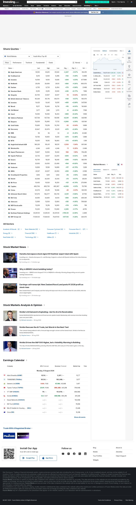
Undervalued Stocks (116, 8)
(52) (31, 229)
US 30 (95, 79)
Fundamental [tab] (40, 62)
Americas (67, 8)
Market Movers (99, 164)
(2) (12, 229)
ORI (12, 412)
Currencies (96, 51)
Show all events (79, 417)
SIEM (17, 383)
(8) (6, 233)
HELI (29, 408)
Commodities (113, 51)
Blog (94, 448)
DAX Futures (97, 88)
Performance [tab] (17, 62)
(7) (52, 233)
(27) (77, 229)
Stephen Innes (25, 335)
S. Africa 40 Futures (99, 76)
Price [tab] (7, 62)
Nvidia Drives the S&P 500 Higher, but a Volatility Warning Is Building (50, 342)
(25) (30, 237)
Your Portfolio (97, 456)
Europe (74, 8)
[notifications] (128, 2)
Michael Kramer (25, 348)
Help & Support (121, 456)
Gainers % (106, 169)
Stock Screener (77, 5)
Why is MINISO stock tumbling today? (36, 269)
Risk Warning (129, 500)
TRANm (19, 379)
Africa (94, 8)
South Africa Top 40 (99, 73)
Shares (7, 8)
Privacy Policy (118, 500)
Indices (105, 51)
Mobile (95, 452)
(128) (30, 233)
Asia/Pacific (88, 8)
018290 (16, 392)
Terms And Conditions (104, 500)
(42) (8, 237)
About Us (119, 448)
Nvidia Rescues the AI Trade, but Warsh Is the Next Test (44, 327)
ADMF (19, 375)
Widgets (96, 460)
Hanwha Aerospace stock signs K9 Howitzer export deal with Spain (49, 254)
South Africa (25, 8)
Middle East (80, 8)
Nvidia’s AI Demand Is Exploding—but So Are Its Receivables (46, 312)
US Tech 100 (97, 85)
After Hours (33, 8)
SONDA (14, 396)
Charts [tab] (51, 62)
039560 (21, 400)
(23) (74, 233)
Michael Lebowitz (26, 320)
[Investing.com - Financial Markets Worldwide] (11, 2)
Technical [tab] (29, 62)
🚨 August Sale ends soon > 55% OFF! (97, 2)
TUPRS (20, 387)
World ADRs (48, 8)
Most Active (97, 169)
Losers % (114, 169)
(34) (55, 229)
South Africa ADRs (58, 8)
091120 (16, 404)
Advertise (119, 452)
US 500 (95, 82)
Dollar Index (97, 92)
